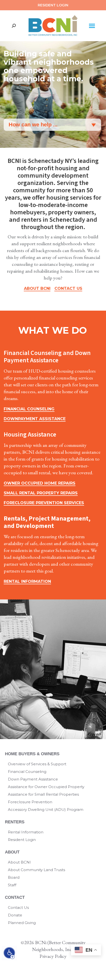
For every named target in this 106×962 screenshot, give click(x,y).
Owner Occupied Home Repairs (39, 483)
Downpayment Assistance (35, 418)
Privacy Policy (53, 956)
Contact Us (68, 288)
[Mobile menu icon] (92, 26)
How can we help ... (33, 125)
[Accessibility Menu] (9, 953)
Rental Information (27, 581)
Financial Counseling (29, 409)
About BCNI (37, 288)
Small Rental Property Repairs (41, 493)
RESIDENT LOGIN (53, 5)
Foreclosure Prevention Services (44, 502)
